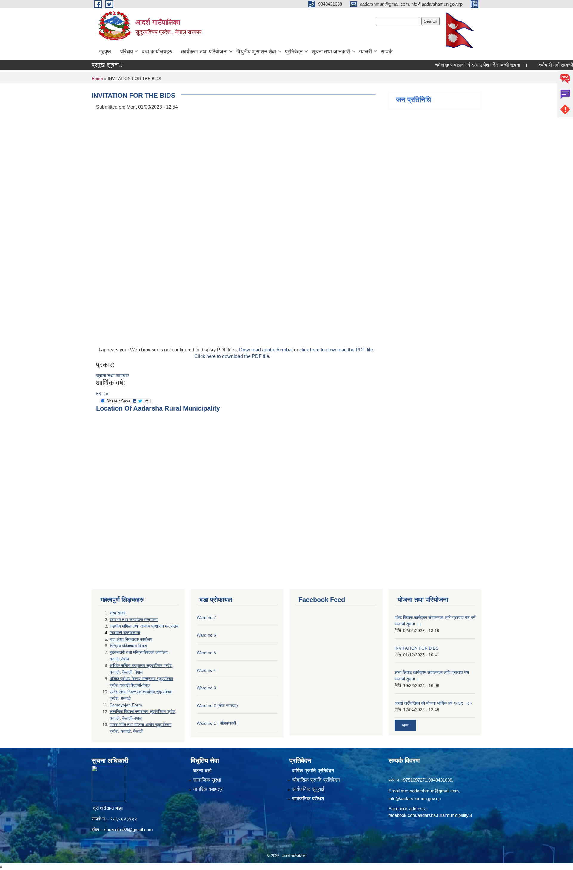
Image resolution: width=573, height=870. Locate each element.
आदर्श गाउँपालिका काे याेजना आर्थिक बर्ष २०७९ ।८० (433, 703)
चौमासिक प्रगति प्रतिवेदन (316, 780)
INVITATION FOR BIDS (416, 648)
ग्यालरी (365, 52)
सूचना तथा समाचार (112, 375)
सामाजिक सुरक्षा (207, 780)
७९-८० (102, 393)
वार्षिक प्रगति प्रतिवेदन (313, 771)
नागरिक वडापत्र (208, 789)
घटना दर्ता (202, 771)
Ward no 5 (206, 652)
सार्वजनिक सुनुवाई (308, 789)
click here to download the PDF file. (336, 349)
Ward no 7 (206, 617)
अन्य (405, 725)
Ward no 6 (206, 635)
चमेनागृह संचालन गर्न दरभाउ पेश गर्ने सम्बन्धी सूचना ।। (467, 64)
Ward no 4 (206, 670)
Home (97, 78)
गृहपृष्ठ (105, 52)
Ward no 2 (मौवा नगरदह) (217, 705)
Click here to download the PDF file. (232, 356)
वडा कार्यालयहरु (157, 52)
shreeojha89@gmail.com (128, 829)
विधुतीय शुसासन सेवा (256, 52)
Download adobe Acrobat (266, 349)
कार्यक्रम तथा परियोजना (204, 52)
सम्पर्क (386, 52)
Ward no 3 (206, 687)
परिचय (126, 52)
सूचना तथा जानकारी (331, 52)
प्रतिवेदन (294, 52)
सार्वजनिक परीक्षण (308, 799)
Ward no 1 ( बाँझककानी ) (218, 723)
